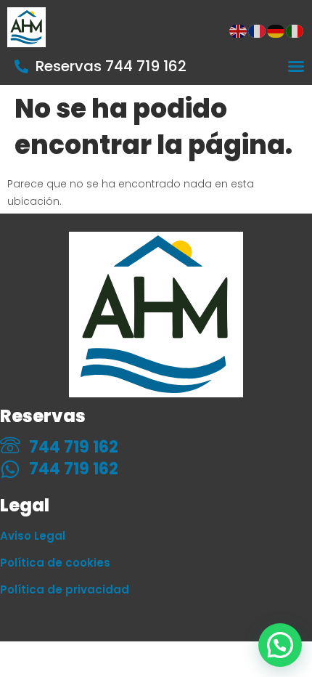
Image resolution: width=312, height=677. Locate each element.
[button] (280, 645)
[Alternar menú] (296, 66)
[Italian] (295, 30)
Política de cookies (55, 562)
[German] (276, 30)
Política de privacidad (64, 589)
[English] (238, 30)
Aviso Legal (32, 535)
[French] (257, 30)
